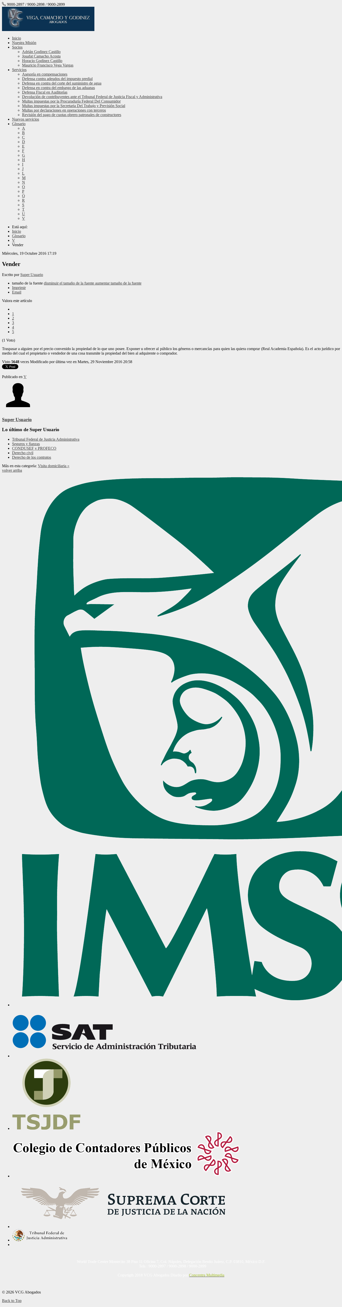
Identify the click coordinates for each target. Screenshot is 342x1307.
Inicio (16, 38)
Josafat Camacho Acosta (41, 56)
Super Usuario (31, 275)
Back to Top (12, 1300)
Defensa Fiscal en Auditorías (44, 92)
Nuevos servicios (25, 119)
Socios (17, 47)
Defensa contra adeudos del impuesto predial (57, 79)
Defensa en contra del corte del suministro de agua (61, 83)
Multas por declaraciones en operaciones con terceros (64, 110)
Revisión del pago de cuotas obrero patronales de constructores (71, 115)
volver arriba (12, 470)
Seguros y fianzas (26, 444)
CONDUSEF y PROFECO (34, 448)
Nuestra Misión (24, 43)
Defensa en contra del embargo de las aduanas (58, 88)
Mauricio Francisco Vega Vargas (47, 65)
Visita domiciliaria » (53, 466)
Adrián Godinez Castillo (41, 52)
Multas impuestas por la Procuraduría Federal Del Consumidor (71, 101)
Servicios (19, 70)
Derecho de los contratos (31, 457)
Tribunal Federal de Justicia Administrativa (45, 439)
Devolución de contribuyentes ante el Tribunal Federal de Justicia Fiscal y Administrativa (92, 97)
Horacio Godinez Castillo (42, 61)
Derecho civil (22, 453)
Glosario (19, 124)
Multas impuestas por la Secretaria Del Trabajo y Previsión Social (73, 106)
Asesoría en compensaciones (44, 74)
